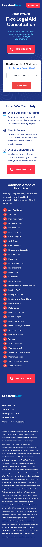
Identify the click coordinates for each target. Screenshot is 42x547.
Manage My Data (10, 413)
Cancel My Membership (13, 422)
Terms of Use (8, 409)
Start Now (21, 85)
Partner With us (9, 418)
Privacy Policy (8, 405)
